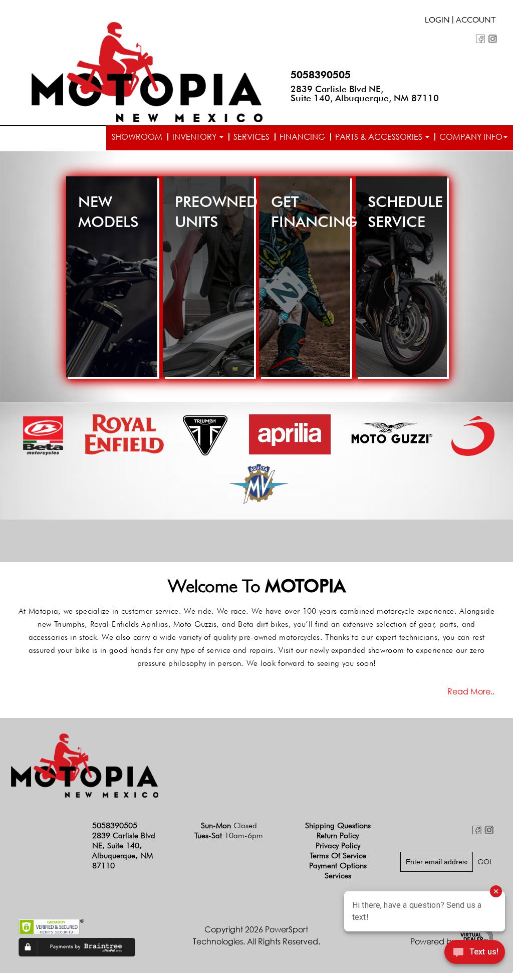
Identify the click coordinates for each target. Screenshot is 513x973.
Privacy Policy (338, 845)
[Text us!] (474, 953)
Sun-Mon (229, 825)
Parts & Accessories (379, 137)
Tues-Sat (228, 835)
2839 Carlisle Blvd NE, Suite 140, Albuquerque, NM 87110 (365, 93)
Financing (302, 137)
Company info (470, 137)
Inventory (195, 137)
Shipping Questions (338, 825)
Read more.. (470, 691)
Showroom (137, 137)
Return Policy (338, 835)
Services (251, 137)
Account (476, 21)
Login (437, 21)
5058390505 (321, 75)
